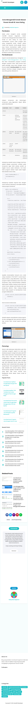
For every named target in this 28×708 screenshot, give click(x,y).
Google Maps (6, 689)
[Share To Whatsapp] (20, 514)
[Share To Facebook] (7, 514)
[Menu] (14, 8)
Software (5, 696)
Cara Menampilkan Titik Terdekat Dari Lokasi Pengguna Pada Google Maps (14, 431)
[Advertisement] (14, 12)
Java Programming (15, 689)
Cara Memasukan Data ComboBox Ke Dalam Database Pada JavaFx (14, 464)
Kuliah (19, 691)
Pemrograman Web (7, 694)
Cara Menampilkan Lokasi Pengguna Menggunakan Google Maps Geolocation (14, 437)
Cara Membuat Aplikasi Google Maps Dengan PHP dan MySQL (10, 383)
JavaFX (14, 691)
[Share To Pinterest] (17, 514)
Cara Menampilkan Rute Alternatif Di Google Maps (14, 446)
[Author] (14, 598)
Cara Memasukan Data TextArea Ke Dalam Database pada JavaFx (14, 451)
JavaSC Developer (18, 703)
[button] (21, 2)
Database (24, 687)
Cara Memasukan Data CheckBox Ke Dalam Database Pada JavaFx (14, 460)
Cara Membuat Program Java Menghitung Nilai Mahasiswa (9, 412)
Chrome (4, 687)
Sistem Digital (17, 694)
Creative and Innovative (14, 687)
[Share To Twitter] (10, 514)
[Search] (25, 2)
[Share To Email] (13, 514)
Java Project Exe (6, 691)
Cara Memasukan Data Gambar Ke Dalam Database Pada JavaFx (13, 442)
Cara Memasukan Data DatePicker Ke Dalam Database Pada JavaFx (14, 455)
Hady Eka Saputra (14, 599)
